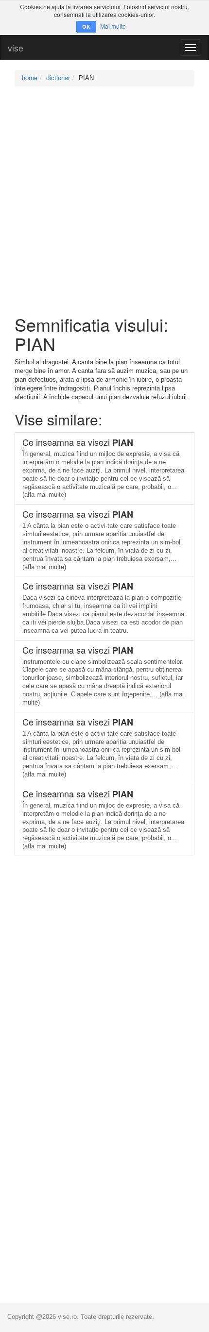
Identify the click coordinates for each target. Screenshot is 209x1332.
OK (86, 26)
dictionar (58, 78)
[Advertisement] (104, 200)
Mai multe (113, 26)
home (29, 78)
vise (15, 47)
